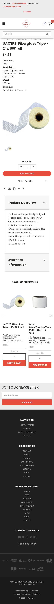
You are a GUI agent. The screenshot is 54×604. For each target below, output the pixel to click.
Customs (27, 451)
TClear (27, 473)
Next (51, 315)
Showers (27, 458)
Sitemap (27, 436)
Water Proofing (27, 465)
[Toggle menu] (8, 23)
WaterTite (27, 509)
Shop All (27, 476)
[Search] (48, 34)
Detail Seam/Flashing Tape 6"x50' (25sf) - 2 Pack (40, 328)
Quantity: (27, 161)
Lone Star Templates (32, 594)
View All (27, 520)
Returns (27, 428)
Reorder (27, 12)
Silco (27, 513)
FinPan (27, 491)
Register (32, 432)
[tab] (27, 203)
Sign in (21, 432)
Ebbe (27, 495)
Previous (3, 315)
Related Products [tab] (25, 282)
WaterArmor (27, 502)
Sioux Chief (27, 499)
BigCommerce (32, 590)
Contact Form (27, 425)
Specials (27, 469)
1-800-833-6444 (19, 3)
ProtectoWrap (27, 506)
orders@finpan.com (12, 6)
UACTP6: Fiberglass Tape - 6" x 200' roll (13, 325)
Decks (27, 454)
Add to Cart (14, 362)
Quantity (14, 351)
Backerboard (27, 462)
